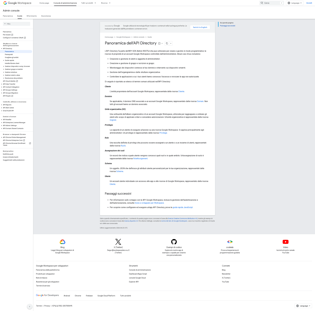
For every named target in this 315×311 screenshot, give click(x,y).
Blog (223, 270)
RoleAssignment (140, 158)
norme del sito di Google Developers (174, 221)
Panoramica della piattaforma (47, 270)
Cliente (181, 91)
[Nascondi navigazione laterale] (29, 306)
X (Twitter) (226, 278)
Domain (200, 101)
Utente (112, 184)
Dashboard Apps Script (138, 274)
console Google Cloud (137, 278)
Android (67, 296)
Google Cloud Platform (106, 296)
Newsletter (226, 274)
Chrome (78, 296)
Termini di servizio (43, 286)
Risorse (104, 3)
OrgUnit (113, 120)
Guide (19, 16)
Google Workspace (123, 37)
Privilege (163, 133)
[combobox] (271, 3)
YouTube (225, 282)
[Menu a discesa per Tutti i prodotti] (96, 3)
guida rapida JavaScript (183, 207)
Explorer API (134, 282)
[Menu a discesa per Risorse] (110, 3)
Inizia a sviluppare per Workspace (149, 203)
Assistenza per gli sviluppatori (47, 282)
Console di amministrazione (65, 3)
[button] (16, 48)
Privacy (47, 306)
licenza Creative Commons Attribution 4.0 (182, 218)
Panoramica (8, 16)
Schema (119, 171)
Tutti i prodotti (87, 3)
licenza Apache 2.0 (131, 221)
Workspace (24, 3)
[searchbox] (16, 24)
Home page (44, 3)
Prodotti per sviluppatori (45, 274)
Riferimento (32, 16)
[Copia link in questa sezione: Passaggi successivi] (133, 193)
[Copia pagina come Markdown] (167, 43)
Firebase (89, 296)
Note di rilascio (41, 278)
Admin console (11, 10)
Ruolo (123, 146)
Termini (39, 306)
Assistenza (46, 16)
